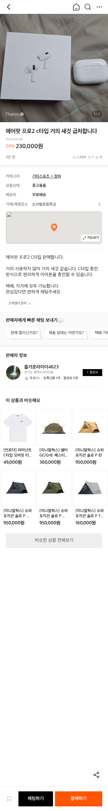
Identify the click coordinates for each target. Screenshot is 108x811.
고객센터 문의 (17, 303)
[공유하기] (96, 775)
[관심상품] (12, 798)
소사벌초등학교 (44, 204)
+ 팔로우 (92, 372)
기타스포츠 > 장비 (46, 176)
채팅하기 (36, 798)
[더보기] (99, 7)
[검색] (87, 7)
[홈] (76, 7)
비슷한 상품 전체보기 (54, 540)
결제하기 (79, 798)
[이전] (8, 7)
